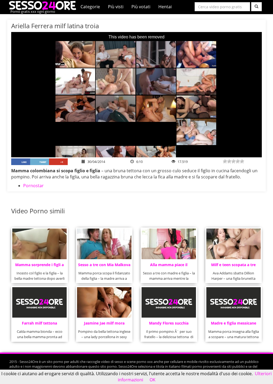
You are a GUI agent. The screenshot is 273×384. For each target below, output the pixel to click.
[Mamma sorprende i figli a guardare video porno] (39, 244)
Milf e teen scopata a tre (233, 264)
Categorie (90, 7)
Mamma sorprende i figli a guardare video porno (39, 266)
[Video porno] (44, 5)
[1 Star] (225, 161)
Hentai (165, 7)
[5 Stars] (242, 161)
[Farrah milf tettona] (39, 302)
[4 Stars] (238, 161)
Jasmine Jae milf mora (104, 323)
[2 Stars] (229, 161)
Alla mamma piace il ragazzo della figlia (168, 266)
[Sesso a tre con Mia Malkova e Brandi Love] (104, 244)
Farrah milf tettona (39, 323)
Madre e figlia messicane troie (233, 325)
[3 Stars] (233, 161)
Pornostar (33, 186)
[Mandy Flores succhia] (169, 302)
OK (152, 380)
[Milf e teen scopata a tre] (233, 244)
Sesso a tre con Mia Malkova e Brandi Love (104, 266)
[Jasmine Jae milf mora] (104, 302)
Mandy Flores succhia (168, 323)
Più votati (140, 7)
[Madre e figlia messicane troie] (233, 302)
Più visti (115, 7)
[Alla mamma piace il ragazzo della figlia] (169, 244)
